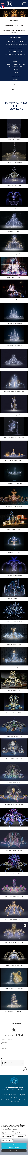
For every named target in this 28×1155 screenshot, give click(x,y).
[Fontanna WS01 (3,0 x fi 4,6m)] (14, 174)
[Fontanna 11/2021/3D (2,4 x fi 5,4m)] (14, 472)
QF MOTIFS (14, 84)
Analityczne (20, 1132)
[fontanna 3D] (14, 289)
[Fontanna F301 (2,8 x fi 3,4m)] (14, 128)
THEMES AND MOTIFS (15, 76)
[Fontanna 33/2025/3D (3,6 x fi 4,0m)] (14, 1000)
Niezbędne (7, 1132)
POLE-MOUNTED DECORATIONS (14, 25)
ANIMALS (15, 61)
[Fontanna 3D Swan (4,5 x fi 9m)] (14, 747)
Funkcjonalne (20, 1136)
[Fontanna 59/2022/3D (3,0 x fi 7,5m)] (14, 450)
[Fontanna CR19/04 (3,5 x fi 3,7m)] (14, 197)
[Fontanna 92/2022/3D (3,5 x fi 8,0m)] (14, 358)
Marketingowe (8, 1136)
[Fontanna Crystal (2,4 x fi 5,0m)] (14, 610)
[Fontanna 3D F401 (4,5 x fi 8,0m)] (14, 151)
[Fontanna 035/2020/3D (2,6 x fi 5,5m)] (14, 679)
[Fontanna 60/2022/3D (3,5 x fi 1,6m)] (14, 404)
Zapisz (14, 1144)
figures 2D (16, 72)
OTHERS (15, 79)
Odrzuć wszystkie (14, 1150)
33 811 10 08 (8, 1095)
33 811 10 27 (17, 1095)
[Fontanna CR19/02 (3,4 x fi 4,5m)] (14, 334)
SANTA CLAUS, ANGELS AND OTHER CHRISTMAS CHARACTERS (15, 65)
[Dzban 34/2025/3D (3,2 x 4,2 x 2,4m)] (14, 977)
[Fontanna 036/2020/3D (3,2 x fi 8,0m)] (14, 656)
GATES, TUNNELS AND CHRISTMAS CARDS (15, 54)
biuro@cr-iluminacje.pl (13, 1099)
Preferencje (7, 1140)
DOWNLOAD (14, 1029)
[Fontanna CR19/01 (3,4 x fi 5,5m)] (14, 312)
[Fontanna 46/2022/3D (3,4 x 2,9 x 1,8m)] (14, 426)
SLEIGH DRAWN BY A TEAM (15, 51)
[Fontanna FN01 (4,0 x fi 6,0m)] (14, 266)
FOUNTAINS (15, 69)
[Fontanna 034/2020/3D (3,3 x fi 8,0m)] (14, 633)
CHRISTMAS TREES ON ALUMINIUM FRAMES (15, 44)
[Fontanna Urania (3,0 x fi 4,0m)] (14, 587)
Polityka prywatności (12, 1129)
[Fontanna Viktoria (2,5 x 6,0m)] (14, 518)
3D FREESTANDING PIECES (14, 37)
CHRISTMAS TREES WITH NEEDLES (15, 41)
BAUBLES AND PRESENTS (15, 48)
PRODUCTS (14, 89)
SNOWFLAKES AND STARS (15, 58)
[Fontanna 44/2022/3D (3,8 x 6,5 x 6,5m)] (14, 380)
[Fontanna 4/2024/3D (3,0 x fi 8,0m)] (14, 954)
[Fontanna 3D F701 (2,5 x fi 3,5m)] (14, 702)
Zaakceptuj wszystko (14, 1147)
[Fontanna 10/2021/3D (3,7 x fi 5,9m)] (14, 541)
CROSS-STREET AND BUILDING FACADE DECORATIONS (14, 31)
